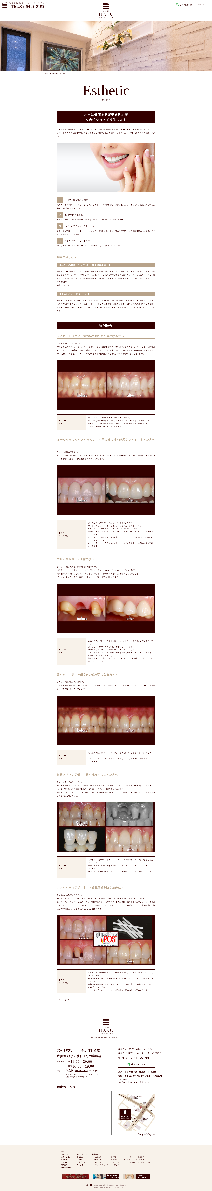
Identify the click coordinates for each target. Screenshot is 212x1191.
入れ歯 (127, 1159)
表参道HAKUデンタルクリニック (134, 1053)
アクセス (80, 1159)
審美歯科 (63, 73)
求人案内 (64, 1165)
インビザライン (116, 1165)
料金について (82, 1157)
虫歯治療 (98, 1157)
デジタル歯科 (130, 1162)
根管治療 (98, 1159)
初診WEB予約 (186, 5)
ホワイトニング (100, 1162)
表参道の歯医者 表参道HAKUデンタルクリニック (24, 3)
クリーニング (116, 1162)
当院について (66, 1154)
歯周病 (113, 1157)
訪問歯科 (141, 1159)
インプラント (130, 1157)
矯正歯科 (114, 1159)
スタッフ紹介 (66, 1157)
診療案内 (55, 73)
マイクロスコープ (101, 1165)
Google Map (144, 1134)
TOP (63, 1152)
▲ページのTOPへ (64, 1000)
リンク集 (80, 1165)
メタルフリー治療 (144, 1162)
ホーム (47, 73)
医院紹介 (64, 1160)
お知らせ (64, 1162)
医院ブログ (81, 1162)
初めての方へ (82, 1154)
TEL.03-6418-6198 (27, 6)
